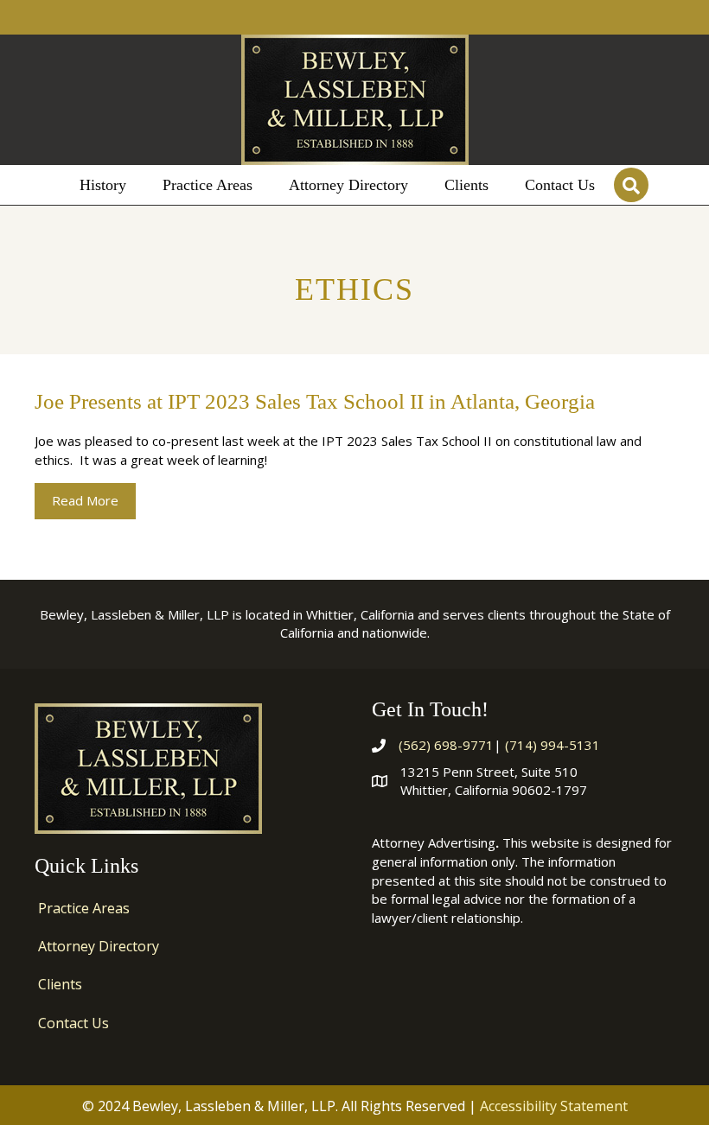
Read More (94, 500)
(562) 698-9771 (446, 744)
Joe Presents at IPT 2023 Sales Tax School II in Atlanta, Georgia (315, 401)
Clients (60, 984)
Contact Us (73, 1023)
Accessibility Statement (554, 1105)
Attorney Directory (98, 946)
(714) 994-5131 (552, 744)
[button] (631, 185)
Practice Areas (84, 908)
